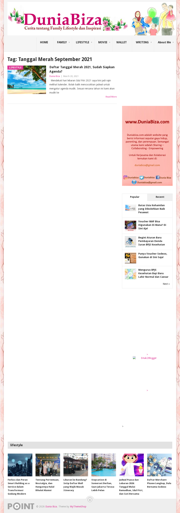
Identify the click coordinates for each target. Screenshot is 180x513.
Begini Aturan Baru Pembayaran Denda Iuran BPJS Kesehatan (151, 241)
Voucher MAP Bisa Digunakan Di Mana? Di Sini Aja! (152, 225)
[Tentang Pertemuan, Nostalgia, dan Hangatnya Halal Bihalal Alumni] (48, 465)
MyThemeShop (78, 506)
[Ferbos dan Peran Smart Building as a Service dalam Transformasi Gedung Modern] (20, 465)
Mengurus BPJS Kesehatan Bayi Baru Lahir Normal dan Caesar (153, 273)
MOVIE (102, 42)
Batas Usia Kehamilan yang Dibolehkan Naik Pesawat (151, 209)
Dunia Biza (54, 76)
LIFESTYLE (82, 42)
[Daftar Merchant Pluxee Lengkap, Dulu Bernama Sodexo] (159, 465)
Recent (160, 196)
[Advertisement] (148, 78)
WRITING (142, 42)
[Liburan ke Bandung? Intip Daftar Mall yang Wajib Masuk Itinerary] (75, 465)
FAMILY (62, 42)
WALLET (121, 42)
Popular (134, 196)
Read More (111, 96)
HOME (44, 42)
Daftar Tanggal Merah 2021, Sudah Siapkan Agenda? (82, 69)
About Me (164, 42)
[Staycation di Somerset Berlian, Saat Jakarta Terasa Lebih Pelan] (103, 465)
